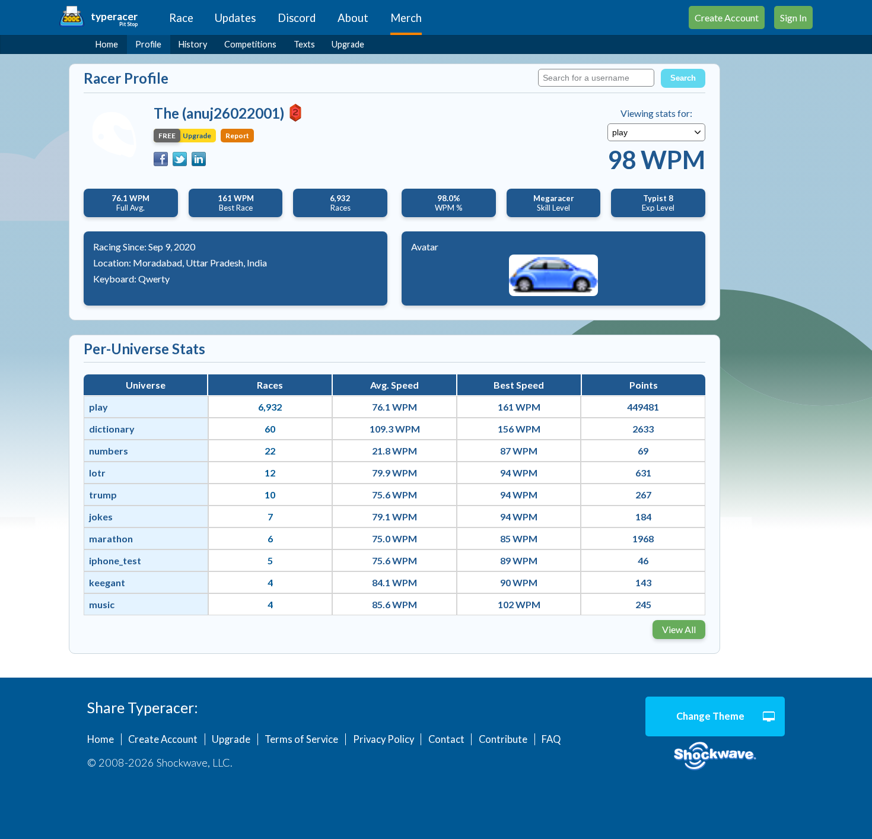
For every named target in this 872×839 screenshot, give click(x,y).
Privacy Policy (383, 739)
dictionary (112, 428)
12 (270, 472)
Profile (148, 44)
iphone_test (115, 560)
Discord (297, 17)
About (353, 17)
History (193, 44)
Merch (406, 17)
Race (181, 17)
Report (237, 135)
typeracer (114, 16)
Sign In (793, 17)
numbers (108, 450)
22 (270, 450)
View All (679, 629)
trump (103, 494)
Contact (446, 739)
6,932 (270, 406)
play (98, 406)
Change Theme (710, 716)
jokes (101, 516)
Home (107, 44)
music (101, 604)
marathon (111, 538)
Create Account (727, 17)
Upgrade (348, 44)
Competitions (250, 44)
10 (270, 494)
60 (270, 428)
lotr (97, 472)
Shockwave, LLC (715, 756)
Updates (235, 17)
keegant (107, 582)
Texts (304, 44)
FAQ (551, 739)
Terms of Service (301, 739)
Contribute (503, 739)
